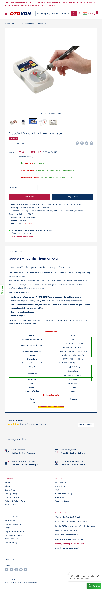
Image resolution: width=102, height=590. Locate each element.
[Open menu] (6, 14)
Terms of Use (11, 504)
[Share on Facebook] (77, 143)
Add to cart (29, 196)
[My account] (79, 13)
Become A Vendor (13, 517)
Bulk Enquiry (11, 520)
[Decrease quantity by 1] (21, 187)
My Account (60, 482)
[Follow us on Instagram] (16, 569)
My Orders (60, 486)
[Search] (74, 13)
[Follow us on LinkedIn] (25, 569)
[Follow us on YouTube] (21, 569)
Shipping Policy (12, 497)
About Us (9, 486)
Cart (57, 490)
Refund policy (11, 542)
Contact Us (10, 490)
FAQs (7, 528)
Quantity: (13, 187)
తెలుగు (8, 559)
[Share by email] (91, 143)
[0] (95, 13)
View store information (22, 237)
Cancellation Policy (63, 494)
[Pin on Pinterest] (82, 143)
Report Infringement (14, 531)
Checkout (59, 497)
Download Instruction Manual (51, 407)
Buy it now (73, 196)
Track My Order (62, 501)
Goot (11, 143)
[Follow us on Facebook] (6, 569)
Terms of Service (12, 539)
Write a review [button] (86, 425)
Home (7, 23)
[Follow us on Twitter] (11, 569)
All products (16, 23)
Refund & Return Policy (15, 501)
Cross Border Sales (13, 535)
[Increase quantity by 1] (34, 187)
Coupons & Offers (13, 524)
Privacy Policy (11, 494)
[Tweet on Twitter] (86, 143)
